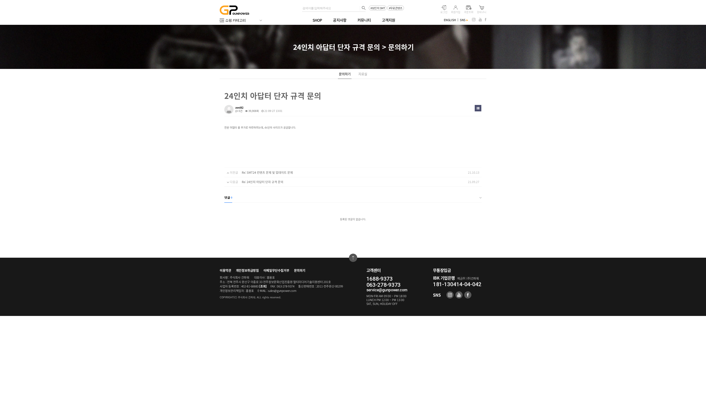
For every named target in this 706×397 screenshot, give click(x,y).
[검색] (363, 8)
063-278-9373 (383, 285)
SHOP (317, 20)
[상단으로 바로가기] (353, 258)
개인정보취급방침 (247, 270)
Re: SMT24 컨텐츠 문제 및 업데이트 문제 (267, 172)
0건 (240, 111)
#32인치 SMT (377, 8)
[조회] (263, 286)
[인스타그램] (473, 19)
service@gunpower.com (386, 290)
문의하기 (345, 73)
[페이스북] (485, 19)
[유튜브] (480, 19)
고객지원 (388, 20)
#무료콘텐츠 (395, 8)
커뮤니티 (364, 20)
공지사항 (339, 20)
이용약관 (225, 270)
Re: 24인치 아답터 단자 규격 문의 (262, 182)
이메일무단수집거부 (276, 270)
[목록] (478, 108)
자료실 (362, 73)
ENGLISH (450, 20)
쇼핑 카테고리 (235, 20)
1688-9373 (379, 279)
